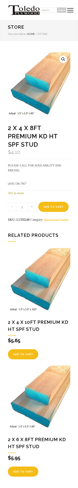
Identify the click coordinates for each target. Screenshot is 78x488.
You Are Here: (17, 34)
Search (61, 10)
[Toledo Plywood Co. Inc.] (24, 10)
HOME (31, 34)
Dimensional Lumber (56, 219)
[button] (63, 59)
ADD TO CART (53, 206)
